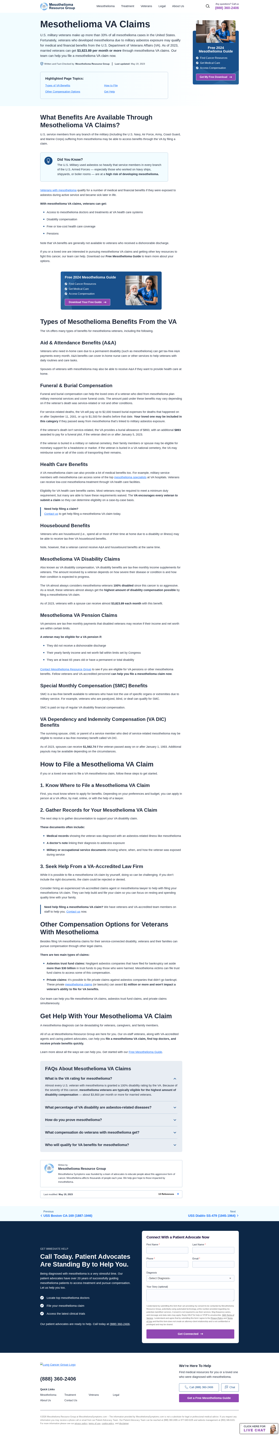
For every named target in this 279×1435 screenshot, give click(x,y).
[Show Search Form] (208, 6)
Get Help (109, 91)
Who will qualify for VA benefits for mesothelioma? (87, 1145)
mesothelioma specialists (130, 477)
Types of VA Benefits (57, 85)
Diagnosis (151, 1272)
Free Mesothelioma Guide (145, 1052)
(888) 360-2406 (120, 1324)
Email (196, 1258)
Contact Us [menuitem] (70, 1400)
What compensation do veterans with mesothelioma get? (92, 1132)
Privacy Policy (217, 1318)
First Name (153, 1244)
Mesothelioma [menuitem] (106, 6)
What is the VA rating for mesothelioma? (78, 1078)
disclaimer (124, 1423)
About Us (178, 6)
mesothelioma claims (78, 984)
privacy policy (81, 1423)
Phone (150, 1258)
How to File (111, 85)
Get (188, 1333)
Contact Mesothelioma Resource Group (65, 669)
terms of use (94, 1423)
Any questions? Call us (227, 6)
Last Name (199, 1244)
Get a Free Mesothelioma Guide (209, 1398)
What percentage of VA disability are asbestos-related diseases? (98, 1107)
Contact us (51, 513)
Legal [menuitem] (162, 6)
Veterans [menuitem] (146, 6)
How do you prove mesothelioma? (73, 1120)
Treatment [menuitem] (127, 6)
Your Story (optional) (157, 1286)
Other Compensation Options (62, 91)
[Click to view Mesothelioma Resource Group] (49, 1169)
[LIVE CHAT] (259, 1428)
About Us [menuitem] (45, 1400)
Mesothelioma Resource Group (57, 6)
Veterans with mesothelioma (58, 190)
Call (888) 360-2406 (201, 1387)
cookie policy (108, 1423)
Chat (232, 1387)
